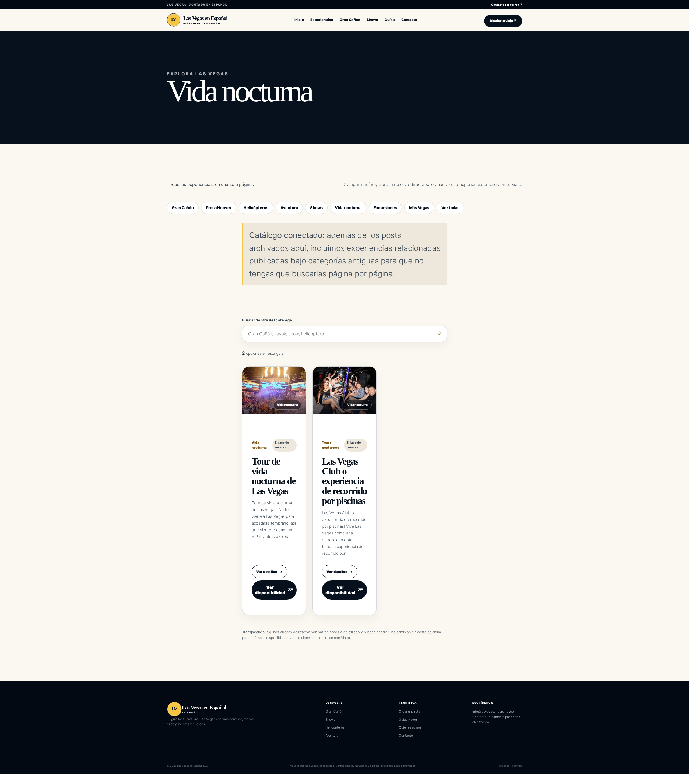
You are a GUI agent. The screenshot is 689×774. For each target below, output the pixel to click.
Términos (517, 765)
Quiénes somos (410, 727)
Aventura (289, 207)
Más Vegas (419, 207)
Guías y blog (408, 720)
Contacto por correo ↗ (506, 4)
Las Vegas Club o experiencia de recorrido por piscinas (344, 481)
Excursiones (385, 207)
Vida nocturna (348, 207)
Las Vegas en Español (205, 18)
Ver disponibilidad (273, 590)
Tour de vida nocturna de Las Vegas (274, 476)
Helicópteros (256, 207)
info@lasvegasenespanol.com (494, 711)
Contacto (406, 735)
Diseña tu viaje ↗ (503, 21)
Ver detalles (269, 571)
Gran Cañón (183, 207)
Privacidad (503, 765)
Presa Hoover (218, 207)
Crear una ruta (409, 711)
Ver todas (450, 207)
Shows (316, 207)
